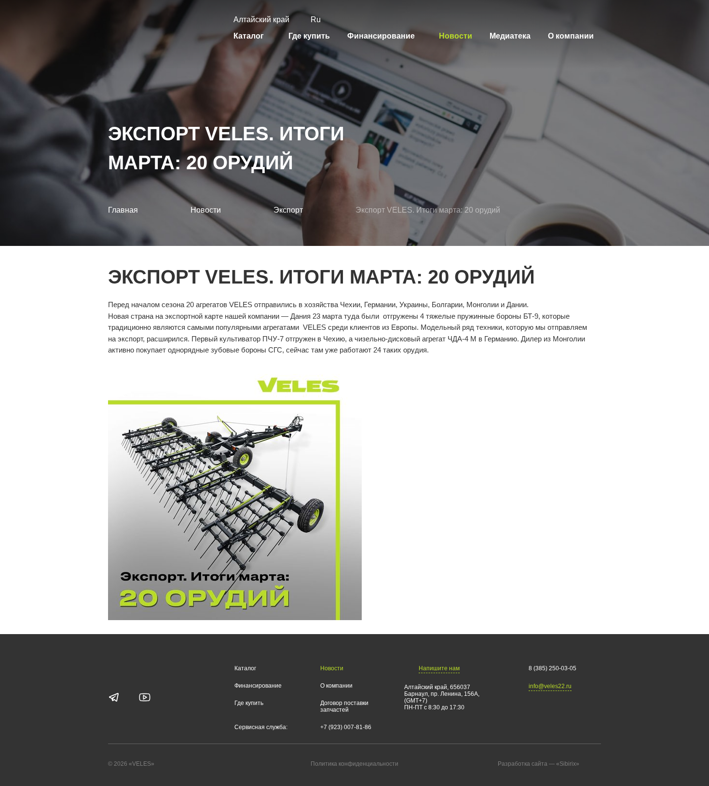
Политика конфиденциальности (354, 764)
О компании (571, 36)
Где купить (309, 36)
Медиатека (510, 36)
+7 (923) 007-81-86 (345, 727)
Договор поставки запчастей (344, 706)
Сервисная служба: (260, 727)
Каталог (248, 36)
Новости (455, 36)
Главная (123, 210)
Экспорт (288, 210)
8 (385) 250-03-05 (552, 668)
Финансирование (381, 36)
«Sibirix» (567, 763)
